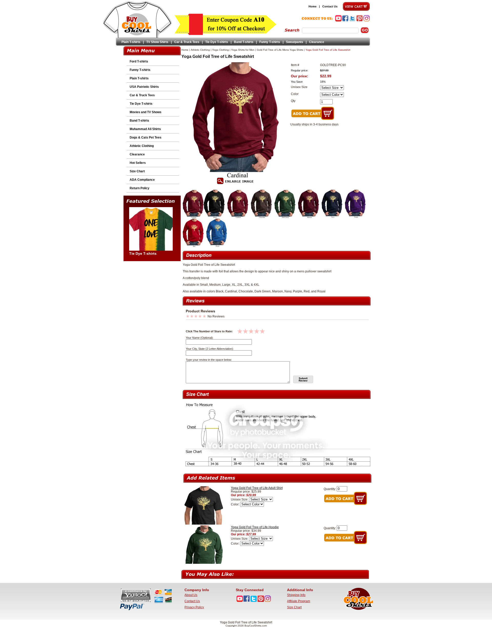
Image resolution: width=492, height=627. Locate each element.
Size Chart (137, 171)
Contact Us (329, 6)
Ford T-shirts (139, 61)
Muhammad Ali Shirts (145, 129)
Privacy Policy (194, 607)
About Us (190, 595)
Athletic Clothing (142, 146)
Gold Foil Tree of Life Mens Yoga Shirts (280, 49)
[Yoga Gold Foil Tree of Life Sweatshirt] (193, 217)
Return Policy (139, 188)
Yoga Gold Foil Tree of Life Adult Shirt (257, 488)
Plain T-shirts (130, 42)
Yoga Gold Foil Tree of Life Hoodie (255, 527)
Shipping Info (296, 595)
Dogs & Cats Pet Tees (145, 137)
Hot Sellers (138, 163)
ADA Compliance (142, 180)
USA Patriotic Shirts (144, 87)
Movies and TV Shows (145, 112)
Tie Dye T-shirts (216, 42)
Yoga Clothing (220, 49)
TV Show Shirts (157, 42)
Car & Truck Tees (186, 42)
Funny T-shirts (269, 42)
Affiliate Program (298, 601)
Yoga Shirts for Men (242, 49)
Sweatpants (294, 42)
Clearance (316, 42)
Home (312, 6)
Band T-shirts (243, 42)
